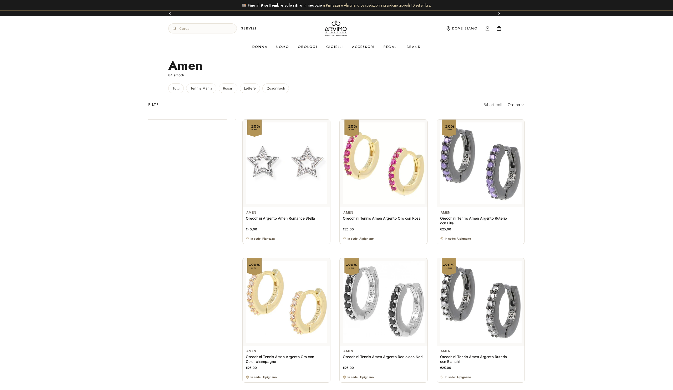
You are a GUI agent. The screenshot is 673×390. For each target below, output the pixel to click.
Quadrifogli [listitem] (276, 88)
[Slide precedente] (170, 13)
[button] (516, 105)
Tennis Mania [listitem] (201, 88)
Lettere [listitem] (250, 88)
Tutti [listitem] (176, 88)
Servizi (248, 28)
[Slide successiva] (499, 13)
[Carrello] (499, 28)
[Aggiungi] (322, 199)
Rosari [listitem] (228, 88)
